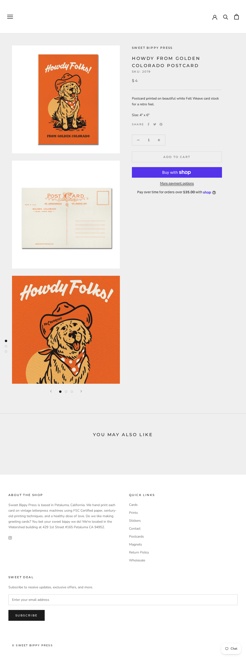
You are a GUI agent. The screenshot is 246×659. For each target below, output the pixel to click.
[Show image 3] (72, 391)
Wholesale (137, 560)
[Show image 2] (66, 391)
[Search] (225, 16)
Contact (135, 528)
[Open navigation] (10, 17)
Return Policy (139, 552)
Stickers (135, 520)
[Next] (81, 391)
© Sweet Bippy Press (32, 645)
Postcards (136, 536)
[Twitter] (154, 124)
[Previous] (51, 391)
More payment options (177, 183)
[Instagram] (10, 537)
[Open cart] (236, 16)
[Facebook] (148, 124)
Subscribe (26, 615)
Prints (133, 512)
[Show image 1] (60, 391)
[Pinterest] (161, 124)
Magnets (135, 544)
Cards (133, 504)
